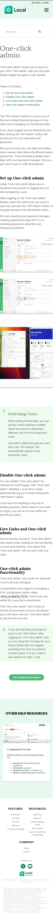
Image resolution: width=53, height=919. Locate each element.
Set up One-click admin (19, 92)
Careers (26, 852)
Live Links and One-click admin (24, 100)
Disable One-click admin (20, 96)
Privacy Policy (40, 880)
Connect (15, 822)
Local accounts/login (15, 829)
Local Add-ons (35, 770)
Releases (37, 818)
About (26, 848)
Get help (36, 3)
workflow (40, 772)
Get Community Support (26, 677)
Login (45, 3)
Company (26, 842)
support (27, 768)
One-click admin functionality (23, 104)
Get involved (37, 828)
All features (15, 815)
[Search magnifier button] (40, 32)
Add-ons (15, 825)
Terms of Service (24, 880)
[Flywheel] (26, 10)
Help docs (37, 815)
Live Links (15, 818)
